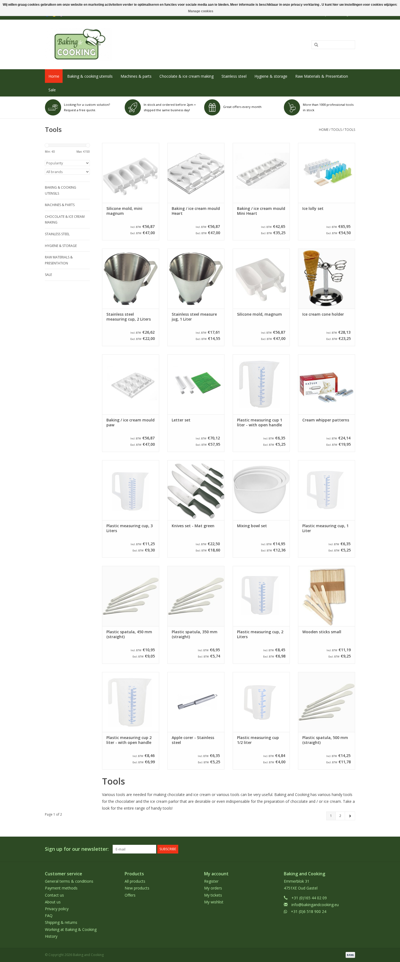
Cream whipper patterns (325, 420)
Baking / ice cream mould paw (130, 422)
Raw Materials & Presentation (321, 76)
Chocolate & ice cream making (186, 76)
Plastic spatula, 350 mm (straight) (194, 634)
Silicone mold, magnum (259, 314)
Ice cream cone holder (323, 314)
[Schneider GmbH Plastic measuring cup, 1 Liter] (326, 490)
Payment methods (61, 888)
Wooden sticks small (321, 631)
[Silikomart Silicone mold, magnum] (261, 279)
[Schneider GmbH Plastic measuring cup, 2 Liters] (261, 596)
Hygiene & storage (270, 76)
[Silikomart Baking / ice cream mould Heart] (195, 173)
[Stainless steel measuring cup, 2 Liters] (130, 279)
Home (53, 76)
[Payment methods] (349, 954)
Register (211, 881)
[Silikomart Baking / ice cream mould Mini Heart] (261, 173)
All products (135, 881)
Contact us (54, 895)
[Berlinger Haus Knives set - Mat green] (195, 490)
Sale (52, 89)
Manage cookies (200, 11)
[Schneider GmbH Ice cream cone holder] (326, 279)
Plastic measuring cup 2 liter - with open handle (129, 740)
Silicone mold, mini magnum (124, 211)
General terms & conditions (69, 881)
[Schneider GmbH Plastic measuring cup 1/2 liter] (261, 702)
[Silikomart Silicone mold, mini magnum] (130, 173)
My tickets (213, 895)
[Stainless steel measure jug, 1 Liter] (195, 279)
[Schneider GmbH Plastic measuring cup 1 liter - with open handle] (261, 384)
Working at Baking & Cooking (71, 929)
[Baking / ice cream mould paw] (130, 384)
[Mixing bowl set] (261, 490)
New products (137, 888)
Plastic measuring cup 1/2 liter (258, 740)
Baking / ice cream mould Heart (196, 211)
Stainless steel (234, 76)
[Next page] (350, 816)
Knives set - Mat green (193, 525)
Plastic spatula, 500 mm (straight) (325, 740)
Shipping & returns (61, 922)
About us (53, 901)
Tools (336, 129)
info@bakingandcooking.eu (315, 904)
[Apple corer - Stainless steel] (195, 702)
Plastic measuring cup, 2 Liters (260, 634)
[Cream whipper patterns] (326, 384)
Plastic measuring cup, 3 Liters (129, 528)
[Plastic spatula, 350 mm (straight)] (195, 596)
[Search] (314, 45)
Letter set (181, 420)
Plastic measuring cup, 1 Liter (325, 528)
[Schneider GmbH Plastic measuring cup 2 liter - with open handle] (130, 702)
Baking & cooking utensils (90, 76)
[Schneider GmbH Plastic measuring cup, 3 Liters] (130, 490)
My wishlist (213, 901)
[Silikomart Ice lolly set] (326, 173)
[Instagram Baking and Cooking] (350, 849)
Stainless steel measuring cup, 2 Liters (128, 317)
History (51, 936)
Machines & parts (136, 76)
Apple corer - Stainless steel (193, 740)
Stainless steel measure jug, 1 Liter (194, 317)
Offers (130, 895)
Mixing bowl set (252, 525)
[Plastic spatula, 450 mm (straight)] (130, 596)
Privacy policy (57, 908)
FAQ (49, 915)
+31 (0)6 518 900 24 (308, 911)
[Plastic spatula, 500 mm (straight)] (326, 702)
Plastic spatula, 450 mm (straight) (129, 634)
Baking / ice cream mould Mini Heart (261, 211)
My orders (213, 888)
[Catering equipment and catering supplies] (136, 44)
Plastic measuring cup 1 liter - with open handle (259, 422)
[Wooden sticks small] (326, 596)
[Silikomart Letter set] (195, 384)
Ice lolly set (313, 208)
